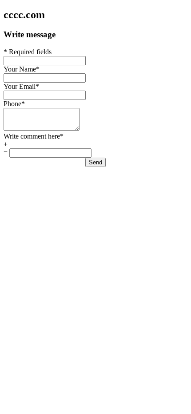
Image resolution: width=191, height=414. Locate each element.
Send (95, 162)
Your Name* (22, 69)
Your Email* (21, 86)
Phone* (14, 103)
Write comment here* (34, 136)
